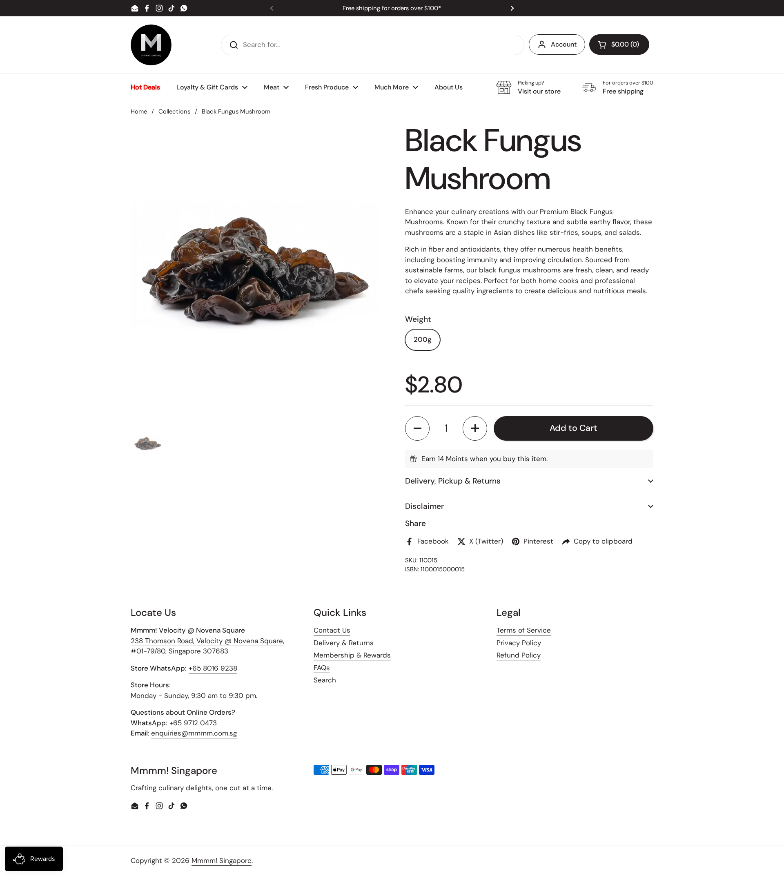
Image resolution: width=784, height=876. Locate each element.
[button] (619, 44)
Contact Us (332, 630)
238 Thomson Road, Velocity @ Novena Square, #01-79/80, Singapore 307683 (207, 646)
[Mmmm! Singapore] (151, 45)
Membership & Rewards (352, 655)
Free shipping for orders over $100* (392, 8)
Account (564, 44)
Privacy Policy (519, 642)
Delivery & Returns (344, 642)
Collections (174, 111)
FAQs (322, 667)
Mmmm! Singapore (222, 860)
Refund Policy (519, 655)
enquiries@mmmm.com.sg (194, 733)
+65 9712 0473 (193, 722)
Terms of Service (524, 630)
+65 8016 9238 (213, 668)
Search (325, 679)
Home (139, 111)
